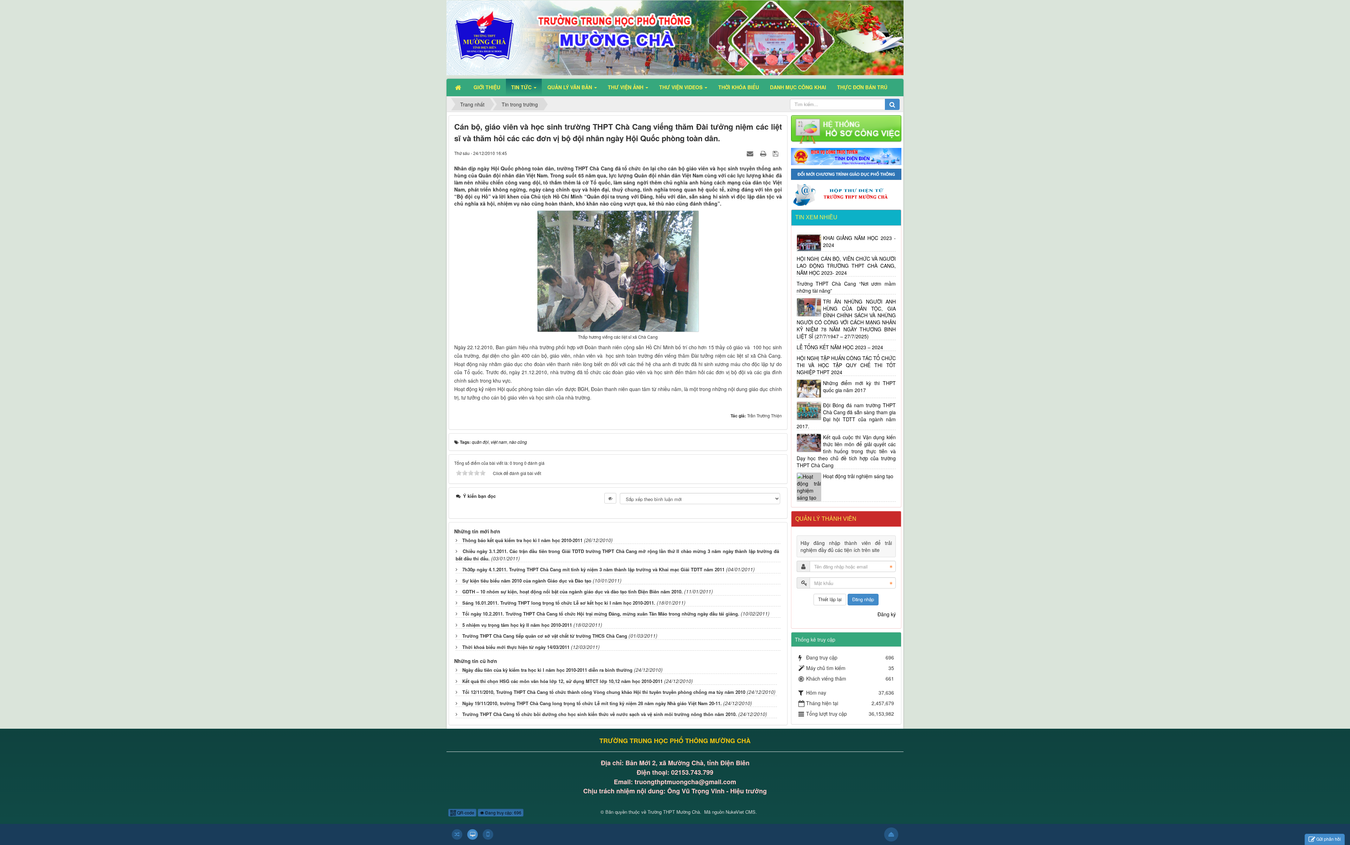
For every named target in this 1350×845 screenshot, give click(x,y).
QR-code (465, 812)
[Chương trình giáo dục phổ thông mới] (846, 173)
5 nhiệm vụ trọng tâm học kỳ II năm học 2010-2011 (517, 625)
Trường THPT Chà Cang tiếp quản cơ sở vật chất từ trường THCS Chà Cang (544, 635)
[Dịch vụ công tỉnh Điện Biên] (846, 155)
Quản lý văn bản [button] (570, 87)
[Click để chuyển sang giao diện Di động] (488, 834)
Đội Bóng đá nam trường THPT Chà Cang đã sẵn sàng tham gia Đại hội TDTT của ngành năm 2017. (846, 416)
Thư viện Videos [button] (681, 87)
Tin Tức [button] (522, 87)
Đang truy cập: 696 (502, 812)
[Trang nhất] (459, 87)
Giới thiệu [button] (487, 87)
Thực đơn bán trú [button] (862, 87)
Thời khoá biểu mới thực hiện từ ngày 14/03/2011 (516, 647)
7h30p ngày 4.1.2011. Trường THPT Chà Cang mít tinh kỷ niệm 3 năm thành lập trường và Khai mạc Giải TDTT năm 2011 (593, 569)
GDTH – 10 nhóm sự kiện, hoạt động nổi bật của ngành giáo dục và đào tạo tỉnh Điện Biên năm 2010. (572, 591)
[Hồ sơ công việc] (846, 129)
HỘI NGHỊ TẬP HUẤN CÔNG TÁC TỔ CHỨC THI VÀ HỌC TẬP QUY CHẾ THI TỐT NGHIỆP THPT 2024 (846, 365)
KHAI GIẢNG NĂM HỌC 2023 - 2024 (859, 241)
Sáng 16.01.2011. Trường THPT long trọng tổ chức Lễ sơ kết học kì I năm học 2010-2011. (558, 602)
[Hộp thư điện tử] (846, 193)
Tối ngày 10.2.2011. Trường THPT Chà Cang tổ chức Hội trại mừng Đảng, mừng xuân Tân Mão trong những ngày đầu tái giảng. (600, 613)
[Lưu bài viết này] (776, 152)
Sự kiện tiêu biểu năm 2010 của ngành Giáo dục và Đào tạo (526, 580)
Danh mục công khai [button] (798, 87)
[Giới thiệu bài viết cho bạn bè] (751, 152)
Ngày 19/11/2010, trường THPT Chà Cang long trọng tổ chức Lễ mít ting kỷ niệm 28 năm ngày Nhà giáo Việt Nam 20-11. (592, 703)
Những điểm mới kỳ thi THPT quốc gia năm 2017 (859, 386)
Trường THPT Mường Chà (674, 811)
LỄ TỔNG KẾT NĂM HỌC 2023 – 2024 (840, 347)
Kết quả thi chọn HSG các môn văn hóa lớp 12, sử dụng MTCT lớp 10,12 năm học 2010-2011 (562, 681)
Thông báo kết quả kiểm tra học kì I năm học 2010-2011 (522, 540)
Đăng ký (887, 614)
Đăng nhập (863, 599)
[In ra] (764, 152)
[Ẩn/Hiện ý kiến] (610, 498)
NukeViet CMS (741, 811)
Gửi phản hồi (1328, 839)
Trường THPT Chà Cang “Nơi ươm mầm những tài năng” (846, 287)
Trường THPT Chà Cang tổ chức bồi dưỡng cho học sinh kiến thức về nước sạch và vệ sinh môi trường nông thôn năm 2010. (599, 714)
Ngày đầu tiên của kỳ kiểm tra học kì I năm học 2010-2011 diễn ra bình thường (547, 670)
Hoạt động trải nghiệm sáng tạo (858, 476)
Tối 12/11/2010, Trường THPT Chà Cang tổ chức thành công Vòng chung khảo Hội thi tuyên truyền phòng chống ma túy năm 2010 (603, 692)
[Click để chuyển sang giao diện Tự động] (457, 834)
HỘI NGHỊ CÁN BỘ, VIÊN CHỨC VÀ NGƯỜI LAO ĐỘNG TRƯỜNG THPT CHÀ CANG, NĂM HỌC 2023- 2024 (846, 265)
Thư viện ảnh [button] (626, 87)
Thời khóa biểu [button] (738, 87)
